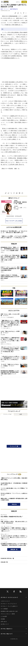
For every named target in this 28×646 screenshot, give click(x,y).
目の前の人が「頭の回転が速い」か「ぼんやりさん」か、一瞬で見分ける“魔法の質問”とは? (14, 231)
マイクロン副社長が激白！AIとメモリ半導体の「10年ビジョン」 (14, 489)
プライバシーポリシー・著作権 (8, 614)
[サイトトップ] (6, 2)
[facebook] (14, 592)
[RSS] (20, 592)
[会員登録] (24, 2)
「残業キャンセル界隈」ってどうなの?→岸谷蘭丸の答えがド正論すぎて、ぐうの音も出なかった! (14, 236)
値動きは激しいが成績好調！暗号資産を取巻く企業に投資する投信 (14, 499)
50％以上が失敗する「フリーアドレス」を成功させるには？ (14, 494)
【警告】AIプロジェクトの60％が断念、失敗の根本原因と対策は (14, 478)
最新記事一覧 (14, 549)
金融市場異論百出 (14, 9)
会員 (20, 414)
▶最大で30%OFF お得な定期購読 (14, 220)
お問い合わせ (4, 621)
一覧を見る (14, 504)
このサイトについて (5, 601)
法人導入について (5, 624)
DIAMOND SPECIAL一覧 (7, 558)
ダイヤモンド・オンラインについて (9, 597)
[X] (7, 592)
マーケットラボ (7, 414)
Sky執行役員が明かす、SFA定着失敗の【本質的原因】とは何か (14, 483)
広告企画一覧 (4, 562)
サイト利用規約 (4, 608)
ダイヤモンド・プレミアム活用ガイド (9, 606)
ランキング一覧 (14, 446)
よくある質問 (4, 616)
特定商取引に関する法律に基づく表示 (9, 611)
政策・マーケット (5, 9)
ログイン (18, 1)
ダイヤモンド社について (7, 633)
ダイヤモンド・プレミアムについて (9, 603)
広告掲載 (3, 619)
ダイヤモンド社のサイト (7, 628)
